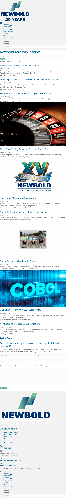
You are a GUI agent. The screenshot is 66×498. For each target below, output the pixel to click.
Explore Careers (9, 438)
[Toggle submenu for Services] (11, 29)
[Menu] (1, 23)
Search (6, 44)
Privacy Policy (26, 469)
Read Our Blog (8, 436)
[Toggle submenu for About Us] (11, 25)
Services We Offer (10, 434)
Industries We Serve (10, 432)
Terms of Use (38, 469)
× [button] (0, 471)
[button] (4, 39)
